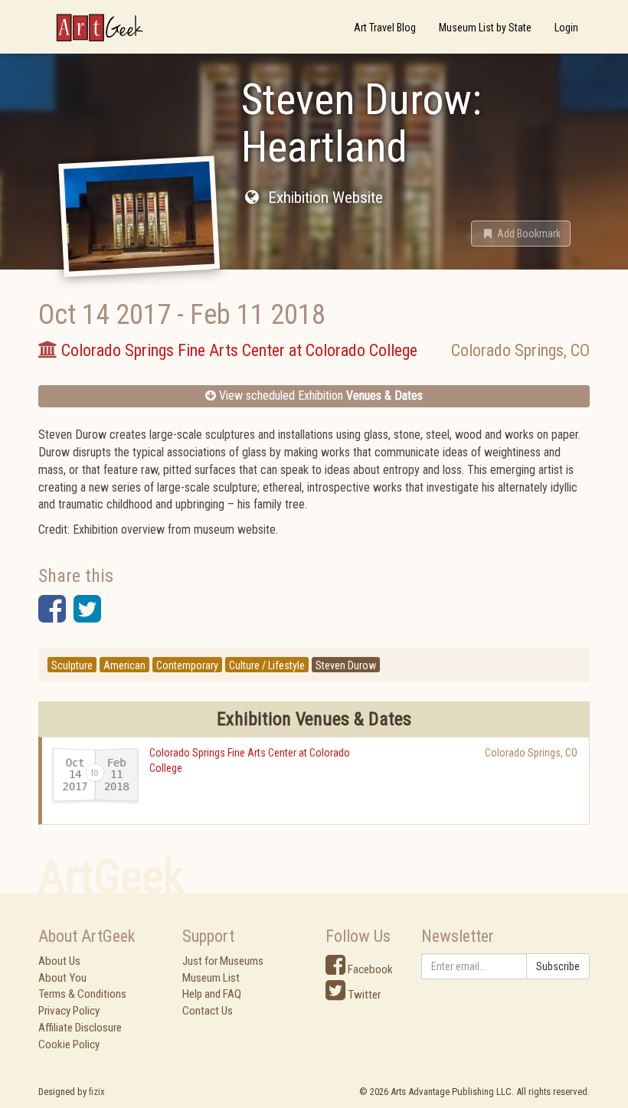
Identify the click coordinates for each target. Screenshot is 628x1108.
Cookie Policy (69, 1044)
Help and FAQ (211, 994)
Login (566, 27)
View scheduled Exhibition (319, 395)
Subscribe (558, 966)
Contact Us (207, 1011)
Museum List (211, 978)
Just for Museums (222, 961)
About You (62, 978)
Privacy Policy (69, 1011)
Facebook (369, 969)
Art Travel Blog (385, 27)
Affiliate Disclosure (80, 1027)
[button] (521, 234)
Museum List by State (485, 27)
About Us (59, 961)
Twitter (363, 995)
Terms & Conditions (82, 994)
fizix (97, 1091)
